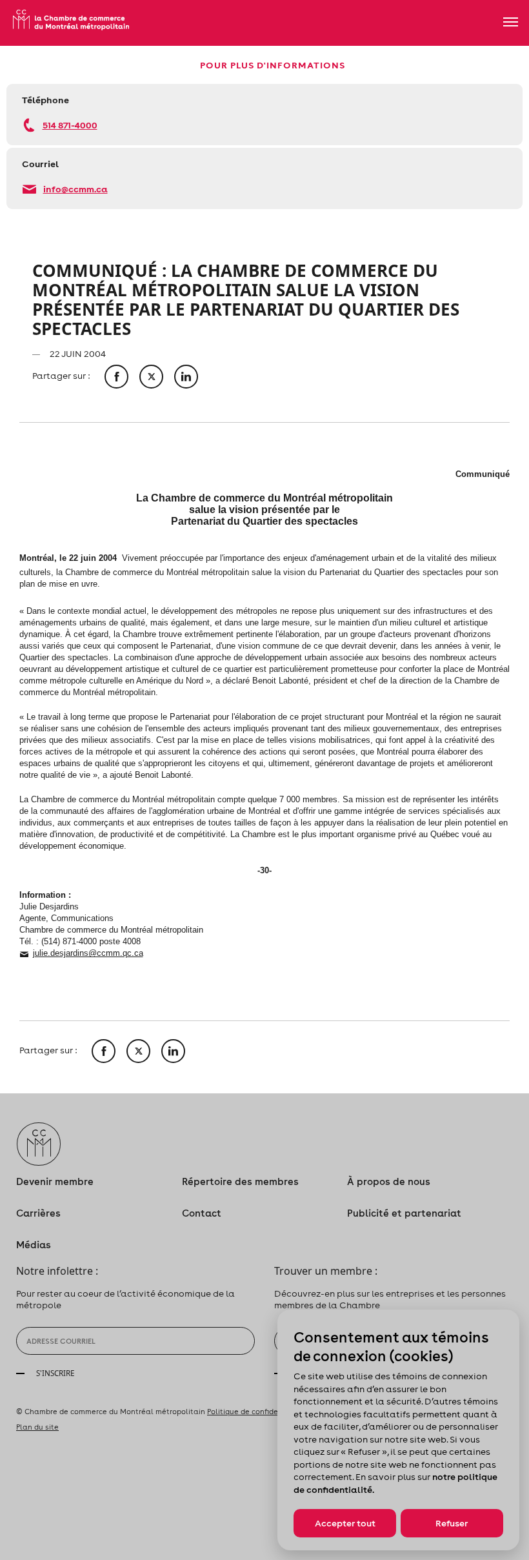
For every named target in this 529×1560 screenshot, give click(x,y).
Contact (201, 1213)
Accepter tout (345, 1523)
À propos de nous (388, 1181)
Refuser (451, 1523)
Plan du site (37, 1427)
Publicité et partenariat (404, 1213)
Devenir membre (55, 1181)
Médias (33, 1245)
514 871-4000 (70, 125)
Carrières (38, 1213)
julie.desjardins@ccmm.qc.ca (88, 953)
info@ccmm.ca (75, 189)
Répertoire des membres (240, 1181)
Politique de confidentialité (256, 1411)
